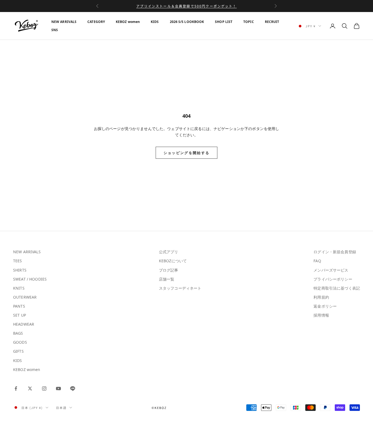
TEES (17, 260)
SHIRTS (19, 270)
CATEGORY (96, 21)
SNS (54, 30)
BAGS (18, 333)
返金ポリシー (325, 306)
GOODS (20, 342)
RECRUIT (272, 21)
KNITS (19, 288)
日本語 (61, 407)
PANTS (19, 306)
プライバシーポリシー (332, 279)
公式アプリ (168, 251)
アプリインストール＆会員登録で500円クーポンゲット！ (186, 6)
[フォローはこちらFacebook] (16, 388)
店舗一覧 (166, 279)
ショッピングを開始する (187, 152)
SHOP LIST (223, 21)
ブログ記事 (168, 270)
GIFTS (18, 351)
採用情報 (321, 315)
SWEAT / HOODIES (30, 279)
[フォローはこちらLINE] (72, 388)
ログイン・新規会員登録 (334, 251)
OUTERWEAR (25, 297)
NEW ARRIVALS (63, 21)
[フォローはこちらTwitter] (30, 388)
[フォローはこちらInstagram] (44, 388)
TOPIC (248, 21)
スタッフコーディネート (180, 288)
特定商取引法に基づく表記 (336, 288)
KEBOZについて (173, 260)
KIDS (155, 21)
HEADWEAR (23, 324)
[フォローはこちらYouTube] (58, 388)
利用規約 (321, 297)
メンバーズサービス (330, 270)
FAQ (317, 260)
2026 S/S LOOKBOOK (187, 21)
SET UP (19, 315)
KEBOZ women (128, 21)
